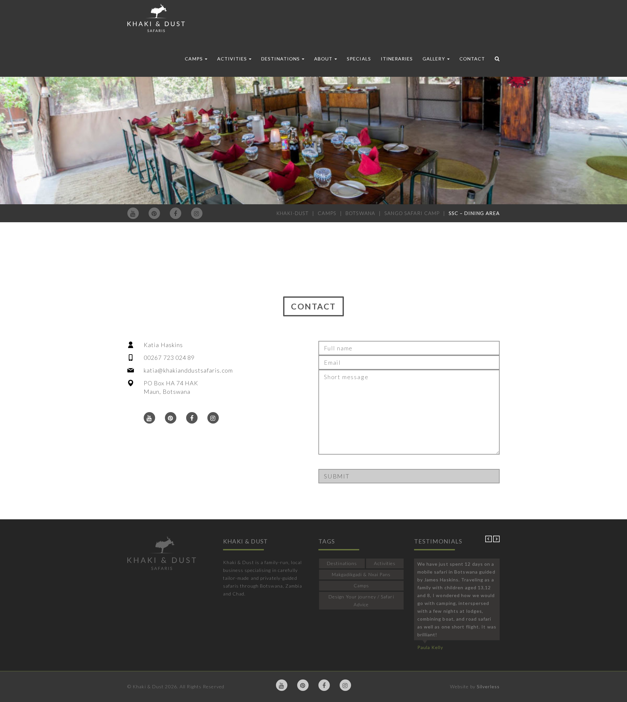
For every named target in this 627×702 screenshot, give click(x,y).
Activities (233, 58)
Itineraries (397, 58)
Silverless (488, 686)
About (324, 58)
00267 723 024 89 (169, 357)
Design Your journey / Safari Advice (361, 600)
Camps (194, 58)
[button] (489, 540)
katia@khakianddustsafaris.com (188, 370)
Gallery (434, 58)
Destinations (281, 58)
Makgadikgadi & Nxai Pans (361, 574)
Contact (472, 58)
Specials (359, 58)
